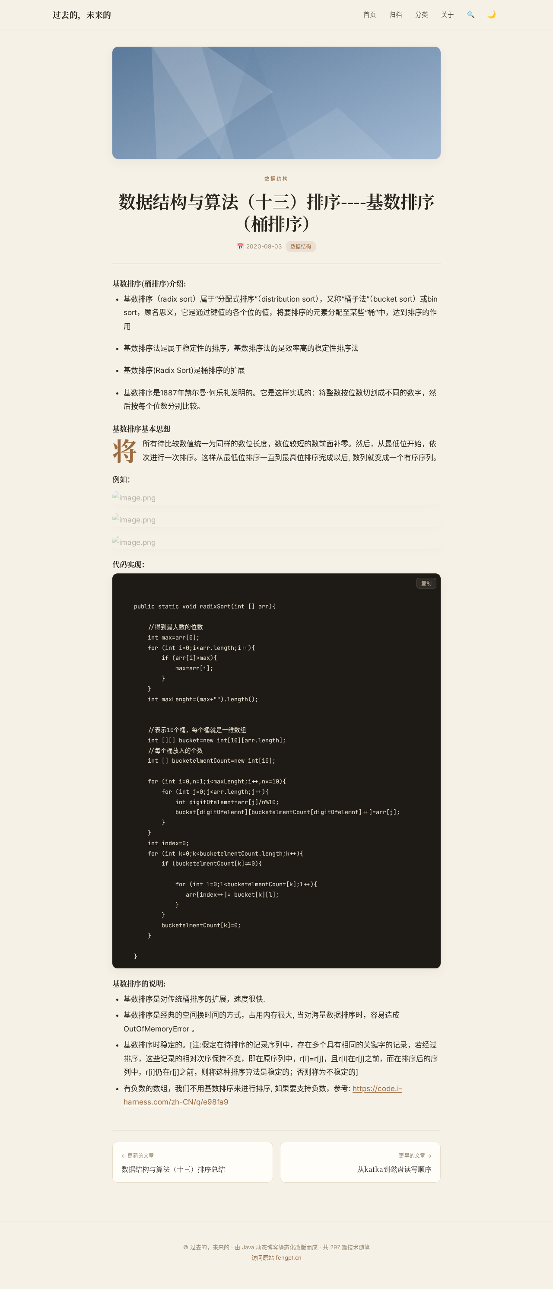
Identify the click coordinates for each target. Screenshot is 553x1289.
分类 (421, 14)
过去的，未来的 (82, 14)
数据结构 (300, 246)
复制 (426, 583)
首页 (369, 14)
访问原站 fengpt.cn (276, 1257)
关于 (447, 14)
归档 (395, 14)
